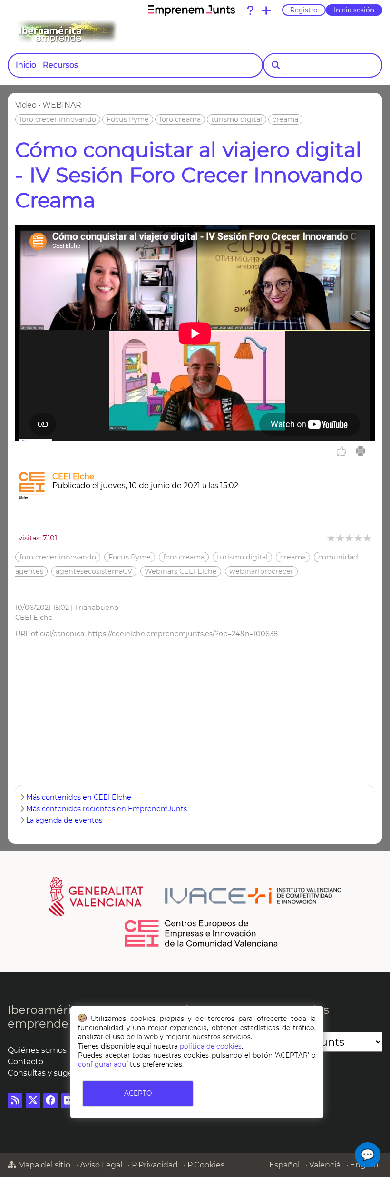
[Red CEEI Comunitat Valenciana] (201, 945)
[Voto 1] (331, 538)
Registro (304, 10)
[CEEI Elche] (32, 497)
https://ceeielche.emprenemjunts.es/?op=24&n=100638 (183, 633)
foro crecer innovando (58, 119)
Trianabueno (96, 607)
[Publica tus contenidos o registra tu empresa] (266, 10)
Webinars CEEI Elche (181, 571)
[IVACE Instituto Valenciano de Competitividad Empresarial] (195, 896)
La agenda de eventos (64, 820)
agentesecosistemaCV (94, 571)
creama (285, 119)
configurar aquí (103, 1064)
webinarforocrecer (261, 571)
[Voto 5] (367, 538)
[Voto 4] (358, 538)
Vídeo (26, 104)
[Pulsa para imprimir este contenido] (360, 451)
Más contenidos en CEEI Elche (78, 797)
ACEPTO (138, 1093)
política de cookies (211, 1046)
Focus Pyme (128, 119)
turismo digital (236, 119)
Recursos (60, 64)
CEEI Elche (73, 476)
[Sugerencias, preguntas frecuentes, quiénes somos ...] (250, 10)
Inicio (26, 64)
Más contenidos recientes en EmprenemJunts (106, 808)
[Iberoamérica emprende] (107, 31)
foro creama (180, 119)
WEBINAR (61, 104)
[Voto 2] (340, 538)
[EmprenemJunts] (191, 10)
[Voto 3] (349, 538)
